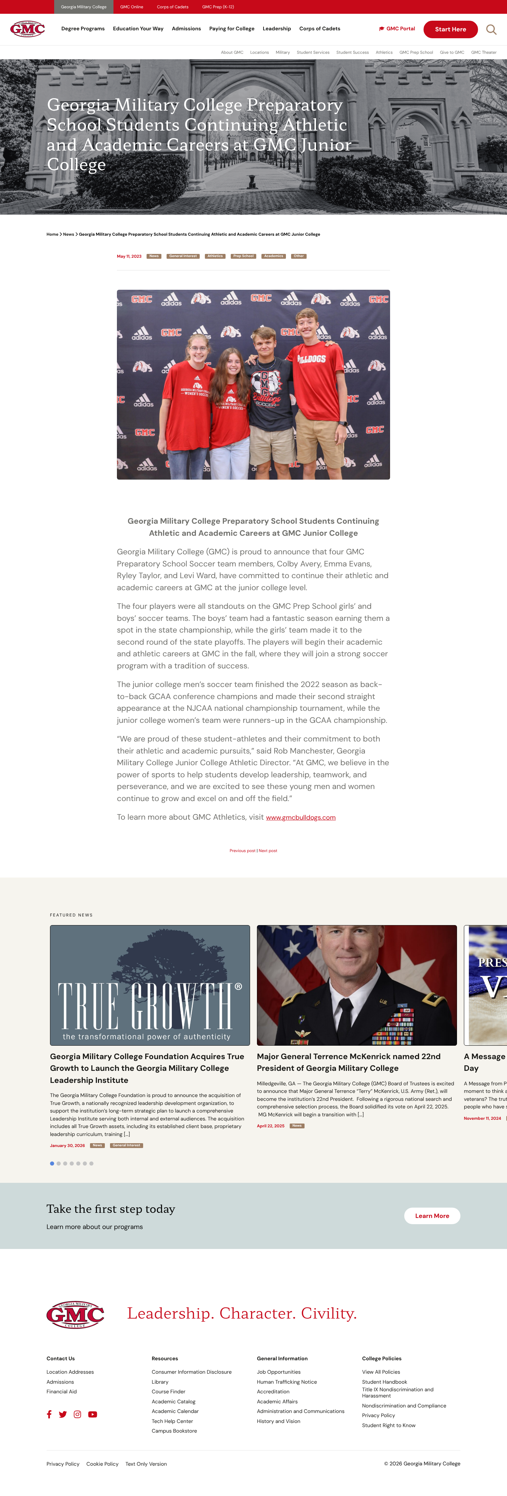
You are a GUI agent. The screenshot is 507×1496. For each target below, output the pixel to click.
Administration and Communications (301, 1411)
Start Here (450, 29)
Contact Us (61, 1358)
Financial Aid (62, 1392)
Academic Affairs (277, 1401)
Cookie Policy (102, 1464)
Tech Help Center (172, 1421)
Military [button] (283, 52)
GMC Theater (484, 52)
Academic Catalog (174, 1401)
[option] (150, 1036)
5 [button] (78, 1163)
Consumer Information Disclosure (192, 1372)
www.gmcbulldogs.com (301, 817)
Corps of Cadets (172, 7)
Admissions (186, 28)
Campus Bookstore (174, 1431)
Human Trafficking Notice (287, 1382)
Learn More (432, 1216)
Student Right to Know (389, 1425)
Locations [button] (259, 52)
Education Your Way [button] (138, 28)
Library (160, 1382)
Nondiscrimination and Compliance (404, 1406)
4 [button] (72, 1163)
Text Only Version (146, 1464)
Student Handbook (384, 1382)
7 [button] (91, 1163)
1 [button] (52, 1163)
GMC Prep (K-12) (218, 7)
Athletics (384, 52)
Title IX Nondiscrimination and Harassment (398, 1392)
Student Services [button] (313, 52)
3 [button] (65, 1163)
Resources (165, 1358)
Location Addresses (70, 1372)
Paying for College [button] (232, 28)
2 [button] (59, 1163)
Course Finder (169, 1392)
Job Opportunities (279, 1372)
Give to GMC (452, 52)
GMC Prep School (416, 52)
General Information (282, 1358)
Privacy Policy (378, 1415)
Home (52, 234)
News (68, 234)
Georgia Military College (84, 7)
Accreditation (273, 1392)
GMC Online (131, 7)
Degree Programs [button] (83, 28)
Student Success (353, 52)
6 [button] (85, 1163)
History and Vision (278, 1421)
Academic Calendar (175, 1411)
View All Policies (381, 1372)
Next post (268, 850)
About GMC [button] (232, 52)
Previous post (243, 850)
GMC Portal (401, 28)
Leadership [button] (277, 28)
